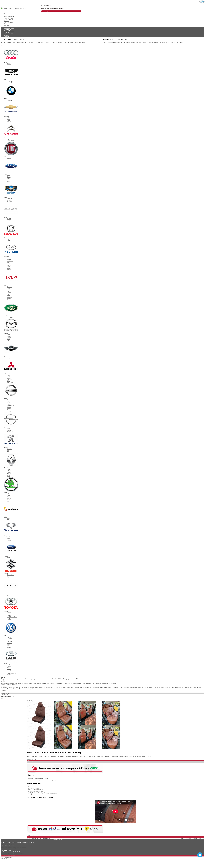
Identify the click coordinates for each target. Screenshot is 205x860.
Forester (9, 557)
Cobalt (8, 117)
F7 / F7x (9, 219)
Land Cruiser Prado (12, 617)
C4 (8, 139)
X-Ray (8, 674)
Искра (8, 667)
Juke (8, 401)
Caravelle (9, 638)
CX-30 (9, 337)
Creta (8, 258)
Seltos (8, 295)
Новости (6, 24)
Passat (8, 644)
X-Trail (9, 411)
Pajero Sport (10, 382)
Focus (8, 175)
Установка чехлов (9, 18)
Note (8, 404)
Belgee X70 (10, 82)
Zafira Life (9, 431)
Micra (8, 402)
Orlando (9, 122)
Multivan (9, 643)
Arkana (9, 469)
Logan (8, 475)
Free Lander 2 (10, 317)
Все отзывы (4, 694)
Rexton (9, 540)
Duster (8, 470)
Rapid (8, 499)
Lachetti (9, 120)
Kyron (8, 538)
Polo (8, 645)
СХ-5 (8, 339)
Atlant (8, 520)
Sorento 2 (9, 298)
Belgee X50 (10, 81)
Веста (8, 664)
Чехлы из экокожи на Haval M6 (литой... (192, 838)
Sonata (8, 268)
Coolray (9, 200)
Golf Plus (9, 641)
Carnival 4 (9, 287)
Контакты (6, 25)
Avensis (9, 612)
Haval (28, 700)
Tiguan (9, 647)
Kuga (8, 178)
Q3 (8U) (9, 64)
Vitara (8, 577)
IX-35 (8, 263)
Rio (8, 294)
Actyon (9, 537)
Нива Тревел (10, 671)
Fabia (8, 493)
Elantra (9, 259)
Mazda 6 (9, 336)
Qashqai (9, 407)
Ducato (9, 158)
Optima (9, 292)
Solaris (8, 266)
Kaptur (9, 473)
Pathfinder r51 (10, 405)
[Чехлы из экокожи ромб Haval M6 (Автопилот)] (39, 724)
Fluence (9, 472)
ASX (8, 375)
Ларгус (9, 670)
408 (8, 452)
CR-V (8, 240)
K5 (8, 291)
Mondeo (9, 179)
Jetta (8, 640)
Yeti (8, 501)
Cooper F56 (10, 357)
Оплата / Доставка (9, 19)
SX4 (8, 576)
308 (8, 450)
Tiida (8, 410)
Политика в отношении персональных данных (13, 847)
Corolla (9, 615)
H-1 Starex (10, 261)
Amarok (9, 637)
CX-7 (8, 340)
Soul (8, 300)
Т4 (7, 595)
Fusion (8, 177)
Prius (8, 618)
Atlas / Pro (9, 198)
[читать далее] (124, 687)
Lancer (9, 378)
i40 (8, 262)
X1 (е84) (9, 100)
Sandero (9, 476)
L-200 (8, 376)
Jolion (8, 220)
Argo (8, 518)
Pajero (8, 381)
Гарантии (6, 21)
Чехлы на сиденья (9, 16)
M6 (8, 221)
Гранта (9, 666)
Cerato (8, 289)
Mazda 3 (9, 334)
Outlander (9, 379)
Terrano (9, 408)
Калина (9, 669)
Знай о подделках (8, 22)
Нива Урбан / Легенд (12, 673)
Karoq (8, 496)
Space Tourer (10, 140)
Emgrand (9, 201)
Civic (8, 239)
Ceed (8, 288)
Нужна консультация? (7, 857)
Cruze (8, 119)
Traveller (9, 449)
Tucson (9, 269)
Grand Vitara (10, 575)
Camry (8, 614)
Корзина (3, 858)
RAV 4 (9, 619)
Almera (9, 399)
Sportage (9, 297)
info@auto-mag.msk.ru (56, 839)
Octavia (9, 498)
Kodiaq (9, 495)
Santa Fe (9, 265)
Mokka (9, 430)
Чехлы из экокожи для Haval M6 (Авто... (40, 838)
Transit (8, 181)
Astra (8, 428)
